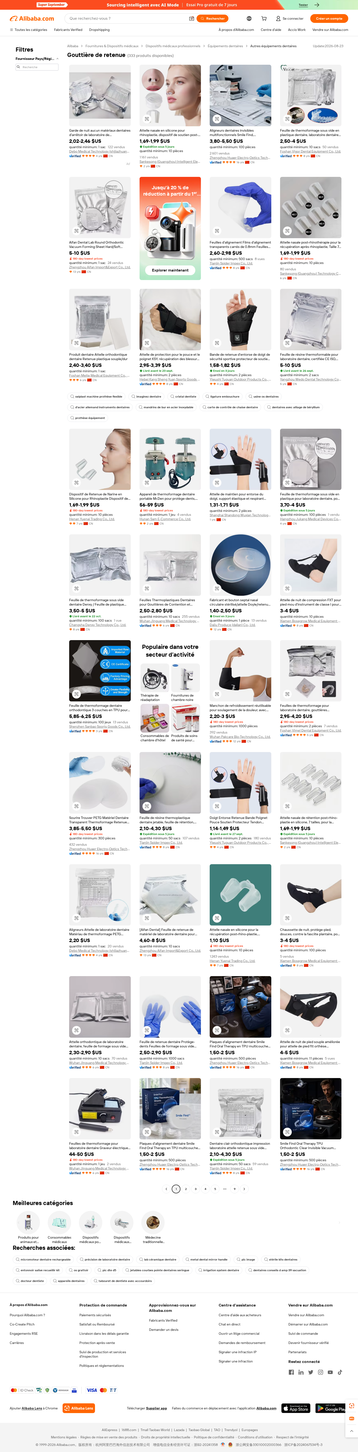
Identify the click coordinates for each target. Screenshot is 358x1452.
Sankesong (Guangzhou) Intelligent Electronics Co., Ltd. (170, 161)
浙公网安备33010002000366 (258, 1445)
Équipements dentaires (225, 46)
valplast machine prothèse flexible (98, 396)
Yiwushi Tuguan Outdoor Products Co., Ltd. (240, 379)
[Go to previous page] (166, 1189)
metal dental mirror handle (208, 1259)
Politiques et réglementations (101, 1366)
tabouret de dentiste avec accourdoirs (125, 1281)
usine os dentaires (266, 396)
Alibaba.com (266, 1408)
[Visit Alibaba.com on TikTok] (340, 1372)
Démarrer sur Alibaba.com (308, 1324)
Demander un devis (164, 1330)
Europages (250, 1430)
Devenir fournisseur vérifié (308, 1343)
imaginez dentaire (148, 396)
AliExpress (109, 1430)
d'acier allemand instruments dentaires (102, 407)
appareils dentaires (71, 1281)
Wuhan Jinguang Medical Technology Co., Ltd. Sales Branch (170, 621)
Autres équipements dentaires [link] (273, 46)
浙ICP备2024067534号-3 (303, 1445)
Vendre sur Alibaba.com (306, 1315)
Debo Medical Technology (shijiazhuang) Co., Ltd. (100, 151)
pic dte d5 (109, 1270)
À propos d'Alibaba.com (28, 1305)
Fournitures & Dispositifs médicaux (111, 46)
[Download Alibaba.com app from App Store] (296, 1408)
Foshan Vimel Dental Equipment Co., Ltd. (310, 730)
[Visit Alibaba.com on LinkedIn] (301, 1372)
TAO (217, 1430)
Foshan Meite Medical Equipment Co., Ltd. (100, 375)
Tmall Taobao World (155, 1430)
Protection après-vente (97, 1343)
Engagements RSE (24, 1333)
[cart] (265, 19)
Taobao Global (199, 1430)
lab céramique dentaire (160, 1259)
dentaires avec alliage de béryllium (296, 407)
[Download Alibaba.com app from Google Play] (331, 1408)
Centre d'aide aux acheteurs (240, 1315)
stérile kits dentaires (283, 1259)
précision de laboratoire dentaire (107, 1259)
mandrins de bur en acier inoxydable (168, 407)
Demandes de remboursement (242, 1343)
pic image (248, 1259)
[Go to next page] (244, 1189)
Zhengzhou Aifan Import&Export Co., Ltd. (100, 267)
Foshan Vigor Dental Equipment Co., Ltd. (310, 151)
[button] (192, 18)
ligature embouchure (224, 396)
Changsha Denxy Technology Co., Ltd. (97, 625)
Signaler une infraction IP (238, 1352)
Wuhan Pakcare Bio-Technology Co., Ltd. (240, 737)
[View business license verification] (223, 1444)
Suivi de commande (303, 1333)
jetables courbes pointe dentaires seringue (159, 1270)
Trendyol (230, 1430)
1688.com (129, 1430)
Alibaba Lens (32, 1408)
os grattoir (81, 1270)
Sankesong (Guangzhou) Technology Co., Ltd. (311, 273)
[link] (351, 1405)
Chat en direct (229, 1324)
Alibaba (72, 46)
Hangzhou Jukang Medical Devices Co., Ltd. (311, 519)
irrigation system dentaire (221, 1270)
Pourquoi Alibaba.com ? (27, 1315)
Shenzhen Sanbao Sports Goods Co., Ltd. (100, 726)
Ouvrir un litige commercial (239, 1333)
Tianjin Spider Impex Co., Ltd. (231, 263)
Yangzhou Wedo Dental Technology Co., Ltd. (311, 379)
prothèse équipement (90, 418)
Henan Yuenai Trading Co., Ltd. (92, 519)
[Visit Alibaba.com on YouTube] (330, 1372)
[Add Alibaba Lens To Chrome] (79, 1408)
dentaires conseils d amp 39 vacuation (279, 1270)
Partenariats (297, 1352)
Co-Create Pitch (22, 1324)
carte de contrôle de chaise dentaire (232, 407)
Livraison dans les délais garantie (104, 1333)
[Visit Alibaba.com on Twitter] (311, 1372)
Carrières (17, 1343)
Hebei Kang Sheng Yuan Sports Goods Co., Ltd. (170, 379)
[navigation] (37, 618)
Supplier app (156, 1408)
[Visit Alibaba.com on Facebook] (291, 1372)
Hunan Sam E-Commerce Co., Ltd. (165, 519)
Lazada (179, 1430)
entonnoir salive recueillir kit (40, 1270)
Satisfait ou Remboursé (97, 1324)
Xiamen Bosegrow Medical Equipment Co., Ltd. (311, 621)
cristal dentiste (185, 396)
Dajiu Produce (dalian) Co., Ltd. (232, 625)
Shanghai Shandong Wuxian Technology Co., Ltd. (240, 515)
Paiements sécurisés (95, 1315)
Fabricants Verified (163, 1320)
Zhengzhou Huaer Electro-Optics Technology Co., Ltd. (240, 158)
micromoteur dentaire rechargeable (46, 1259)
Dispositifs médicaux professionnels (173, 46)
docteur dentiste (32, 1281)
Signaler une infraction (236, 1361)
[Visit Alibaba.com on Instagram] (320, 1372)
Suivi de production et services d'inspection (102, 1354)
